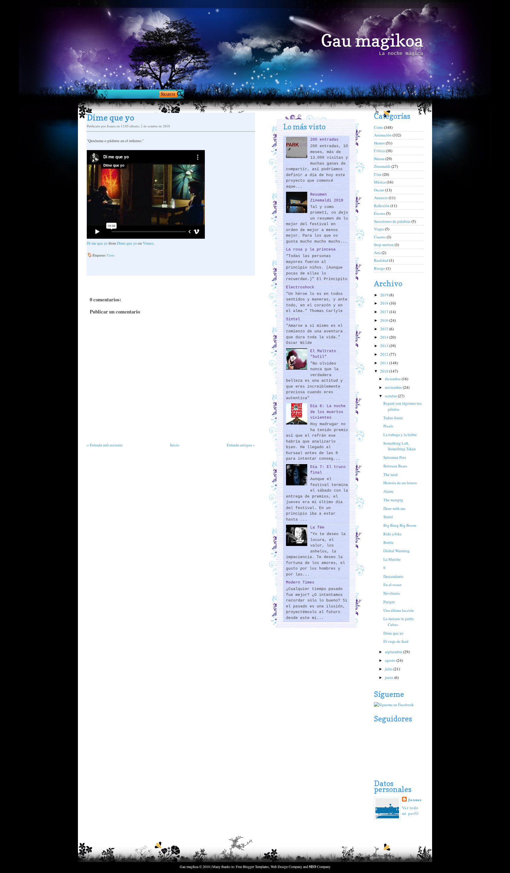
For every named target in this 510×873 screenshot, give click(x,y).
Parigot (389, 601)
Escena (380, 213)
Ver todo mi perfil (410, 810)
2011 (384, 362)
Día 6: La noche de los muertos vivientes (328, 412)
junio (389, 677)
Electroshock (300, 287)
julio (389, 669)
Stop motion (384, 244)
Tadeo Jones (393, 417)
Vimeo (148, 243)
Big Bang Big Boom (399, 525)
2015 (384, 328)
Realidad (381, 260)
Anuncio (381, 197)
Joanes (415, 799)
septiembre (394, 651)
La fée (317, 527)
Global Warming (396, 550)
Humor (380, 143)
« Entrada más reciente (105, 445)
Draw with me (394, 508)
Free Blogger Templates (252, 866)
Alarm (388, 491)
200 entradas (324, 139)
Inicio (174, 445)
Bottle (388, 542)
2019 (384, 294)
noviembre (394, 387)
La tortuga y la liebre (400, 434)
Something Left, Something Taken (399, 446)
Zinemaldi (382, 166)
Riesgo (380, 268)
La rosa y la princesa (311, 249)
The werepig (393, 500)
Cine (378, 174)
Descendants (393, 576)
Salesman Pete (394, 457)
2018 (384, 303)
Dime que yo (127, 243)
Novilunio (391, 593)
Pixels (388, 426)
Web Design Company (286, 866)
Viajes (379, 229)
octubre (391, 396)
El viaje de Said (395, 641)
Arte (378, 252)
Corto (111, 255)
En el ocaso (392, 584)
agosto (390, 660)
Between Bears (395, 466)
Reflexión (382, 205)
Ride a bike (392, 534)
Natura (379, 158)
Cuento (380, 237)
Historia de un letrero (400, 482)
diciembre (393, 378)
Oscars (379, 190)
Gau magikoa (372, 40)
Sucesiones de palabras (392, 221)
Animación (383, 135)
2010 (384, 371)
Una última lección (398, 610)
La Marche (392, 559)
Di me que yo (97, 243)
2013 (384, 345)
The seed (390, 474)
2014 (384, 337)
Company (320, 866)
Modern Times (300, 582)
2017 (384, 311)
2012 (384, 354)
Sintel (293, 319)
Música (380, 182)
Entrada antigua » (241, 445)
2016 (384, 320)
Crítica (380, 150)
